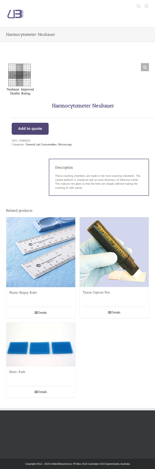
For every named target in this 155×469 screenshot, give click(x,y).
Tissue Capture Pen (96, 292)
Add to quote (30, 128)
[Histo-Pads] (40, 344)
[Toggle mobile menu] (147, 6)
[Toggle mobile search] (139, 6)
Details (42, 312)
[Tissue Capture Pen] (114, 252)
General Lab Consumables (41, 144)
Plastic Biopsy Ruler (23, 292)
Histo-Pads (17, 372)
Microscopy (65, 144)
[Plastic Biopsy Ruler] (40, 252)
